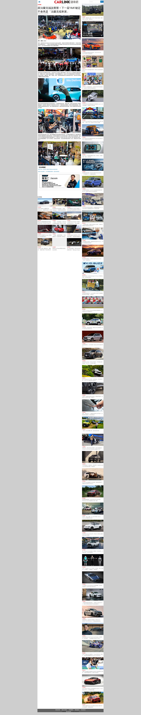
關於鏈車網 (58, 709)
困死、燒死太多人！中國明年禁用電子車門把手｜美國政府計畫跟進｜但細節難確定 (92, 414)
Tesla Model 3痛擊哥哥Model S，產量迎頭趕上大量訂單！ (45, 210)
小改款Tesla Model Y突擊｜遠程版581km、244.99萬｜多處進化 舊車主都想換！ (74, 223)
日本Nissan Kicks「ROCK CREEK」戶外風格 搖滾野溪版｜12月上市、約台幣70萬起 (92, 362)
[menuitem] (39, 1)
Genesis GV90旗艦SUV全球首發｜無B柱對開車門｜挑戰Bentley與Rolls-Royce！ (92, 483)
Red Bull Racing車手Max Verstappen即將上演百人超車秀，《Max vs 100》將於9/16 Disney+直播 (92, 122)
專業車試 (83, 377)
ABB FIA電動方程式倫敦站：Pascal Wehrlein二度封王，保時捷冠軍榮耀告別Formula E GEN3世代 (92, 655)
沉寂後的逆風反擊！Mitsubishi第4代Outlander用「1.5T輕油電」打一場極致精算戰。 (91, 173)
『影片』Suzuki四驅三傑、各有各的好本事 (90, 430)
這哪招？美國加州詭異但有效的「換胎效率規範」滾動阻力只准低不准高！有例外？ (92, 397)
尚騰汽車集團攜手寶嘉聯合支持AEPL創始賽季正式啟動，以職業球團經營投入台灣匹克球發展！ (92, 672)
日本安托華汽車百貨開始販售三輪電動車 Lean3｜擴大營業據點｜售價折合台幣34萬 (92, 104)
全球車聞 (39, 4)
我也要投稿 (83, 709)
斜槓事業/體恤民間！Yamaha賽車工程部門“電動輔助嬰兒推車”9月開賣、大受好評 (92, 294)
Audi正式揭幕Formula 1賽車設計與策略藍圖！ (45, 235)
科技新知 (83, 16)
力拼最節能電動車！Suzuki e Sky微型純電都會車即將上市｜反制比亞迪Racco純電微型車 (92, 190)
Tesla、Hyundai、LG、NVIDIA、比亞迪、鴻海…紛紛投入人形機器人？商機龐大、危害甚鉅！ (92, 569)
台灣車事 (83, 51)
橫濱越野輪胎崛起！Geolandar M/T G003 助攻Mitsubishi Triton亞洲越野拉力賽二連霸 (91, 500)
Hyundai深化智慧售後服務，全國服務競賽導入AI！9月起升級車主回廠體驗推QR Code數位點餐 (92, 208)
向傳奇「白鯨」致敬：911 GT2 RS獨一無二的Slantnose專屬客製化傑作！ (91, 517)
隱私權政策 (77, 709)
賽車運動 (83, 120)
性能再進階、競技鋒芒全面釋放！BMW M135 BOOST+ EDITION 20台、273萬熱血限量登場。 (91, 620)
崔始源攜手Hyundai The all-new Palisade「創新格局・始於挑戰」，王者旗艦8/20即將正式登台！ (92, 637)
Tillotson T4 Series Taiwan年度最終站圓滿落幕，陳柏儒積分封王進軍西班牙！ (92, 311)
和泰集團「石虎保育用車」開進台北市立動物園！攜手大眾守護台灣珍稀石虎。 (92, 328)
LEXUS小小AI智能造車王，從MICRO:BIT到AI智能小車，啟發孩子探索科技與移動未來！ (92, 87)
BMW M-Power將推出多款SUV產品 (58, 249)
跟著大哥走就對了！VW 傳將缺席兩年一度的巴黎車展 (48, 171)
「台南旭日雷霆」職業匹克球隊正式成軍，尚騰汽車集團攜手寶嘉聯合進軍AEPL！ (92, 225)
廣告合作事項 (64, 709)
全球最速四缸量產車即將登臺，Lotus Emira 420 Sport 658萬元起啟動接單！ (91, 53)
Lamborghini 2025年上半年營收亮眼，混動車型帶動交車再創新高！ (73, 236)
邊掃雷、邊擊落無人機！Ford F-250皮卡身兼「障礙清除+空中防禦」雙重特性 (92, 18)
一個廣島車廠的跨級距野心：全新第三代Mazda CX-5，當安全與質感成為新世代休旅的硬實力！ (92, 603)
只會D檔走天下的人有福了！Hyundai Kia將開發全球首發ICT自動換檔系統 (74, 210)
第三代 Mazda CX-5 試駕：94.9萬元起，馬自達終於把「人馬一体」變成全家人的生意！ (92, 379)
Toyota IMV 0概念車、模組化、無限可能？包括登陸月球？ (44, 250)
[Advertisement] (59, 193)
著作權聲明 (71, 709)
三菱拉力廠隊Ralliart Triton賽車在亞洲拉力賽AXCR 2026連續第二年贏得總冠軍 (92, 706)
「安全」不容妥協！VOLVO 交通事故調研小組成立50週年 (59, 223)
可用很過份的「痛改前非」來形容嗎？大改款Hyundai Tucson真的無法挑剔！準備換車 (92, 465)
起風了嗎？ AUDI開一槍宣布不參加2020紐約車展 (47, 169)
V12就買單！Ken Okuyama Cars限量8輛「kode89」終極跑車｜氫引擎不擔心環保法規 (92, 586)
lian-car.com (68, 711)
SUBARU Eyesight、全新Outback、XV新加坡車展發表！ (59, 210)
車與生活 (83, 68)
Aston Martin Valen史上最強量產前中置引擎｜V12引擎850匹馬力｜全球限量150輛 (92, 689)
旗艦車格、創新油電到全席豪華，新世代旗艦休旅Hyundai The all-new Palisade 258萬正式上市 (92, 448)
